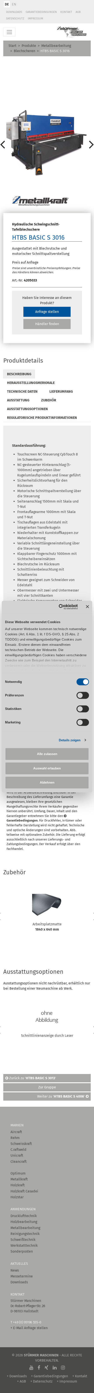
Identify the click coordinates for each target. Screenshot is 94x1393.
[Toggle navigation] (9, 32)
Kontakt (66, 12)
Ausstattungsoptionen (27, 409)
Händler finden (47, 324)
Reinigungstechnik (25, 1234)
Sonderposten (21, 1251)
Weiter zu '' (61, 1096)
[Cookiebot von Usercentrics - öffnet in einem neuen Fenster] (59, 607)
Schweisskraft (21, 1144)
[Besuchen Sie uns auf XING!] (46, 1367)
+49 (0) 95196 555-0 (27, 1322)
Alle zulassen (47, 754)
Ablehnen (47, 782)
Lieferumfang (61, 391)
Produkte (29, 46)
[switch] (83, 695)
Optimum (18, 1173)
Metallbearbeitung (56, 46)
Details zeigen (69, 740)
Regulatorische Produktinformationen (42, 418)
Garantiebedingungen (41, 12)
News (14, 1270)
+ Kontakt (79, 1376)
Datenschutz (15, 18)
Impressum (35, 18)
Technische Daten (22, 391)
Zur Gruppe (47, 1087)
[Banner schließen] (87, 606)
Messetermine (21, 1276)
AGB (78, 12)
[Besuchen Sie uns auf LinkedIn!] (54, 1367)
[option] (47, 144)
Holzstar (17, 1197)
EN (14, 4)
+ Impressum (67, 1381)
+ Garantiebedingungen (49, 1376)
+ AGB (21, 1381)
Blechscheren (24, 51)
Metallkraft (19, 1179)
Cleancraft (18, 1161)
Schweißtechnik (22, 1240)
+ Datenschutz (41, 1381)
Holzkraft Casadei (24, 1191)
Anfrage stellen (47, 312)
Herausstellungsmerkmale (31, 383)
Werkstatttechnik (24, 1245)
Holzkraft (17, 1185)
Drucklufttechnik (23, 1216)
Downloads (14, 12)
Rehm (15, 1138)
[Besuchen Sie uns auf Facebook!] (38, 1367)
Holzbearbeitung (23, 1222)
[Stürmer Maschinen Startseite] (72, 32)
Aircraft (16, 1132)
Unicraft (16, 1155)
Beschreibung (19, 374)
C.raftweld (18, 1149)
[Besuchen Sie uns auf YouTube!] (31, 1367)
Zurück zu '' (32, 1078)
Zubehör (48, 400)
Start (12, 46)
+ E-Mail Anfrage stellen (29, 1328)
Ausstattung (18, 400)
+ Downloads (17, 1376)
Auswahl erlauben (47, 768)
